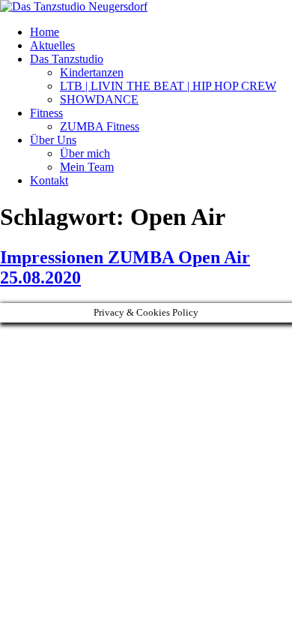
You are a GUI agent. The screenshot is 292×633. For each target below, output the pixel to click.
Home (44, 32)
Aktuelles (52, 45)
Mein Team (87, 166)
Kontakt (49, 180)
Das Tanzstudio (66, 58)
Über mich (85, 153)
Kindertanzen (92, 72)
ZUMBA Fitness (99, 126)
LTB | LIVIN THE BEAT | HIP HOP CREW (168, 86)
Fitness (46, 112)
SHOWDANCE (99, 99)
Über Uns (53, 140)
